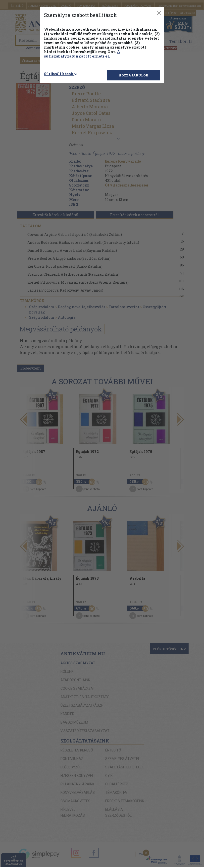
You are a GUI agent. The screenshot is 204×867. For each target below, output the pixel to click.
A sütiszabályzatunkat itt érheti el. (82, 54)
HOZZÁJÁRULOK (133, 75)
